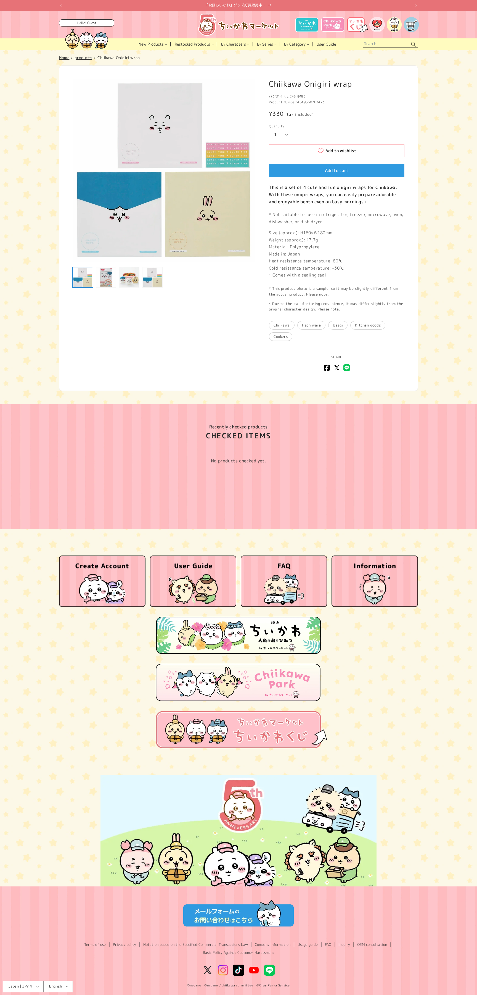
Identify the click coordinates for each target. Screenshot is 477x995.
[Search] (413, 44)
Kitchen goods (368, 325)
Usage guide (308, 944)
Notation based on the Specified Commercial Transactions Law (195, 944)
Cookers (281, 336)
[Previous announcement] (61, 5)
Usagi (338, 325)
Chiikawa (282, 325)
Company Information (272, 944)
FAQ (328, 944)
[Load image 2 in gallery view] (106, 277)
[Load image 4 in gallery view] (152, 277)
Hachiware (311, 325)
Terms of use (95, 944)
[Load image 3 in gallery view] (129, 277)
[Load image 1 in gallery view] (83, 277)
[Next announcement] (416, 5)
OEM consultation (372, 944)
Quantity (276, 126)
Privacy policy (124, 944)
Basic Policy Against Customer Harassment (238, 952)
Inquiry (344, 944)
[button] (152, 44)
